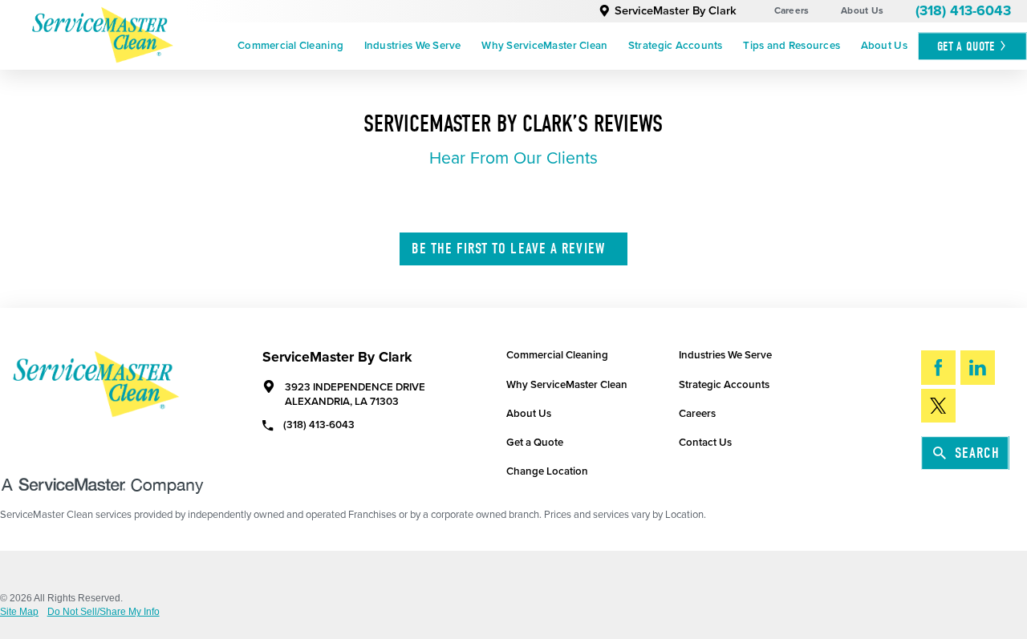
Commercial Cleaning (290, 45)
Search (977, 453)
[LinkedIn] (977, 367)
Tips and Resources (791, 45)
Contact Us (705, 442)
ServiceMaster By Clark (676, 11)
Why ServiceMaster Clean (544, 45)
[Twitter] (938, 406)
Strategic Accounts (675, 45)
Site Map (19, 612)
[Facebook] (938, 367)
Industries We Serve (412, 45)
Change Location (547, 471)
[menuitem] (290, 46)
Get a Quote (534, 442)
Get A (966, 46)
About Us (862, 10)
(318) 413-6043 (963, 10)
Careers (792, 10)
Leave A (508, 248)
